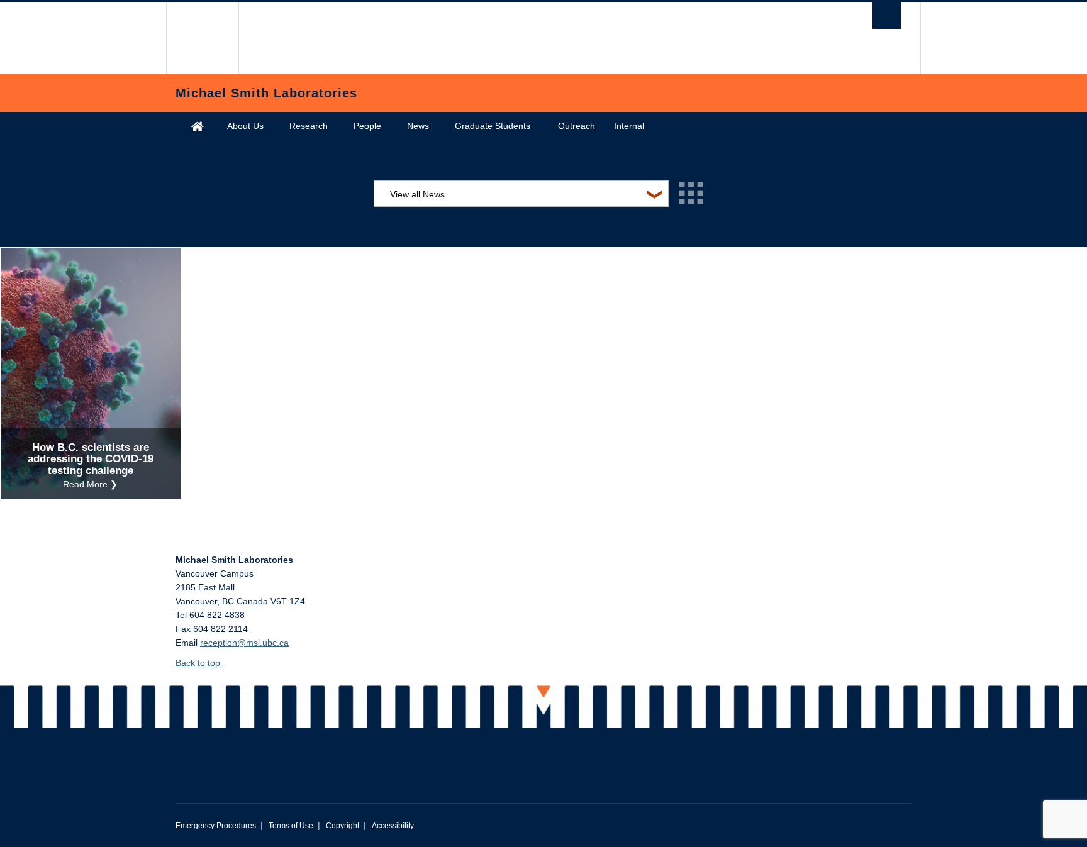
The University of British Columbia (202, 38)
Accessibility (393, 825)
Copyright (342, 825)
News (418, 126)
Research (308, 126)
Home (198, 126)
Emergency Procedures (216, 825)
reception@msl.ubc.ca (244, 643)
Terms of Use (291, 825)
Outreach (576, 126)
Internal (629, 126)
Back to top (199, 663)
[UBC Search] (886, 15)
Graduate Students (492, 126)
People (367, 126)
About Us (245, 126)
